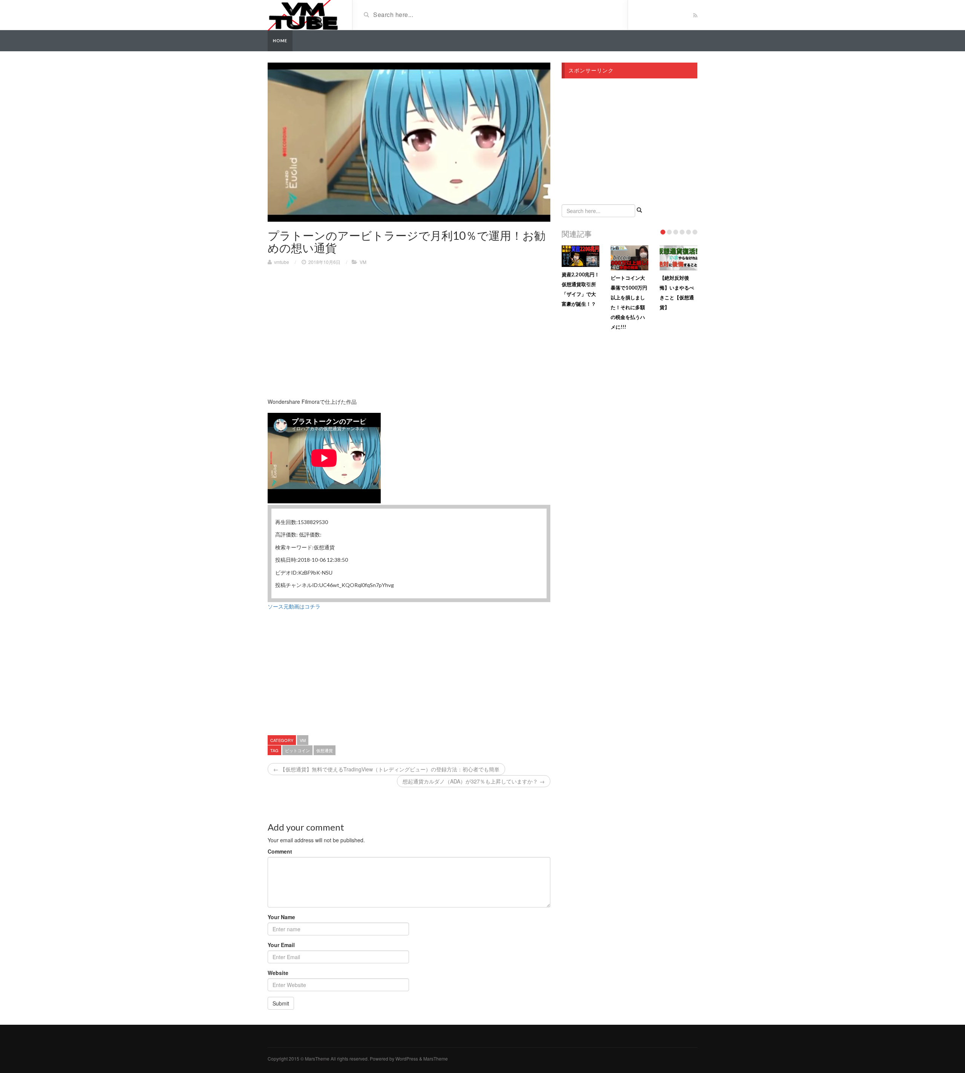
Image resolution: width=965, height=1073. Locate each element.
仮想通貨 (324, 750)
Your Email (281, 945)
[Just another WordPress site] (303, 14)
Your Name (281, 917)
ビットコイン (297, 750)
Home (280, 40)
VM (363, 262)
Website (278, 972)
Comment (280, 851)
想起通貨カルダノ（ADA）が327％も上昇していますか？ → (474, 781)
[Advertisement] (331, 326)
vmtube (281, 262)
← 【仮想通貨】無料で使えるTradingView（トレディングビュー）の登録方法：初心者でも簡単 (386, 769)
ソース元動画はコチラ (294, 606)
